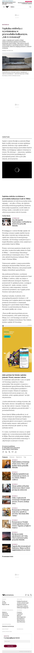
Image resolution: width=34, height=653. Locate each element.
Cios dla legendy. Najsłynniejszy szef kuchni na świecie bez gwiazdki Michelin (21, 223)
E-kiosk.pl (19, 612)
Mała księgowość (21, 617)
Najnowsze (19, 457)
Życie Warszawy (21, 621)
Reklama (4, 612)
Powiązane (5, 457)
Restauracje (5, 24)
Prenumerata (5, 615)
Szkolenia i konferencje (8, 626)
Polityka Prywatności (22, 601)
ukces (12, 7)
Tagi (25, 457)
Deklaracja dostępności (22, 607)
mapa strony (5, 629)
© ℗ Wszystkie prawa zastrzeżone (11, 447)
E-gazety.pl (20, 614)
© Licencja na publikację (8, 446)
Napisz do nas (5, 604)
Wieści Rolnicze (21, 620)
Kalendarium (20, 629)
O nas (3, 601)
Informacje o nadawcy (22, 606)
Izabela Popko (6, 137)
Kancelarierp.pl (20, 618)
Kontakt (4, 603)
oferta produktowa (7, 631)
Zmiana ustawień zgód (22, 603)
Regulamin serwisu (21, 604)
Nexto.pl (19, 615)
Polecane (12, 457)
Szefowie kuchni (15, 218)
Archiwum (4, 617)
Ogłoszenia (5, 614)
